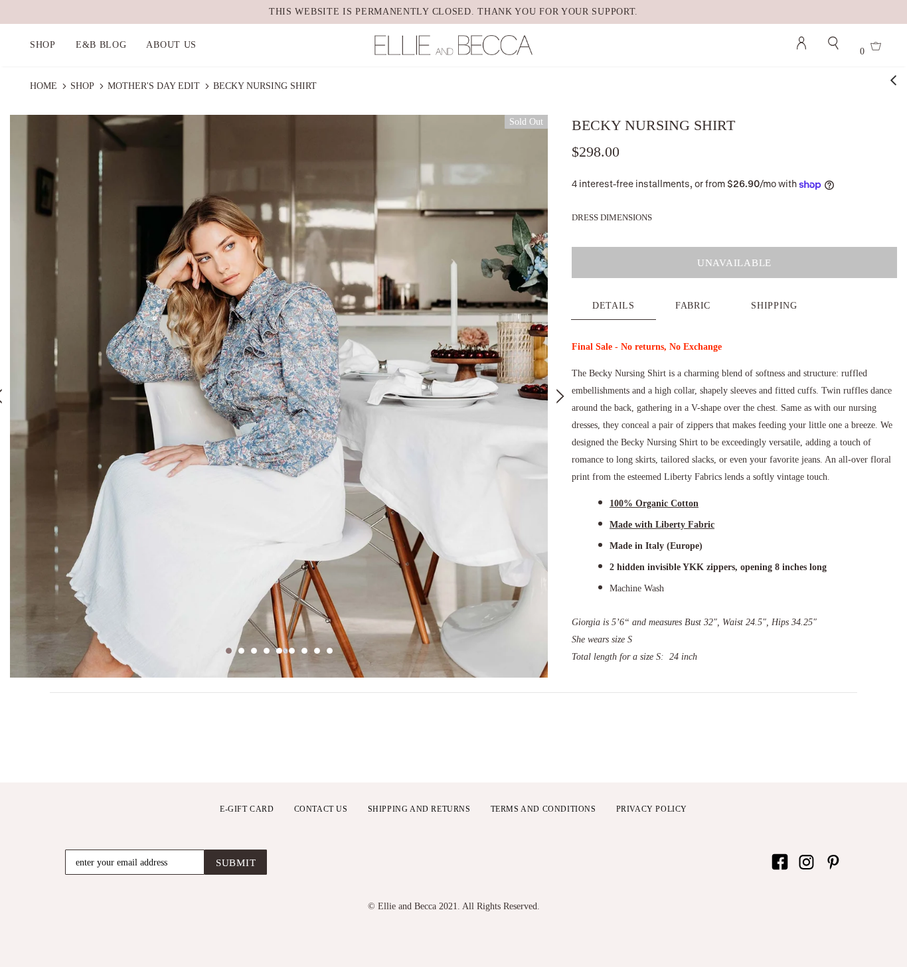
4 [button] (267, 651)
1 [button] (229, 651)
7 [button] (304, 651)
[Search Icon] (833, 45)
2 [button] (241, 651)
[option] (279, 396)
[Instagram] (806, 862)
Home (43, 86)
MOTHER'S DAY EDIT (154, 86)
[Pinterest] (833, 862)
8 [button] (317, 651)
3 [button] (254, 651)
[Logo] (453, 45)
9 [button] (330, 651)
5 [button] (279, 651)
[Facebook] (780, 862)
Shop (82, 86)
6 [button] (292, 651)
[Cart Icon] (875, 48)
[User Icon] (801, 45)
